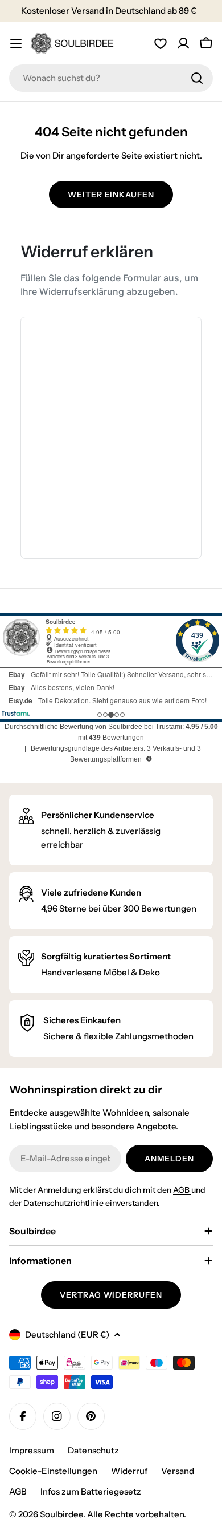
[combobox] (111, 78)
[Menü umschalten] (16, 43)
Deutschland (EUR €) (67, 1334)
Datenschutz (93, 1450)
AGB (182, 1190)
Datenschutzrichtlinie (64, 1203)
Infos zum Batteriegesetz (90, 1491)
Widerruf (129, 1470)
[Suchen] (197, 78)
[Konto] (183, 43)
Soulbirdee (61, 1514)
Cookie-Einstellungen (53, 1470)
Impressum (31, 1450)
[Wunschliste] (160, 43)
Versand (177, 1470)
